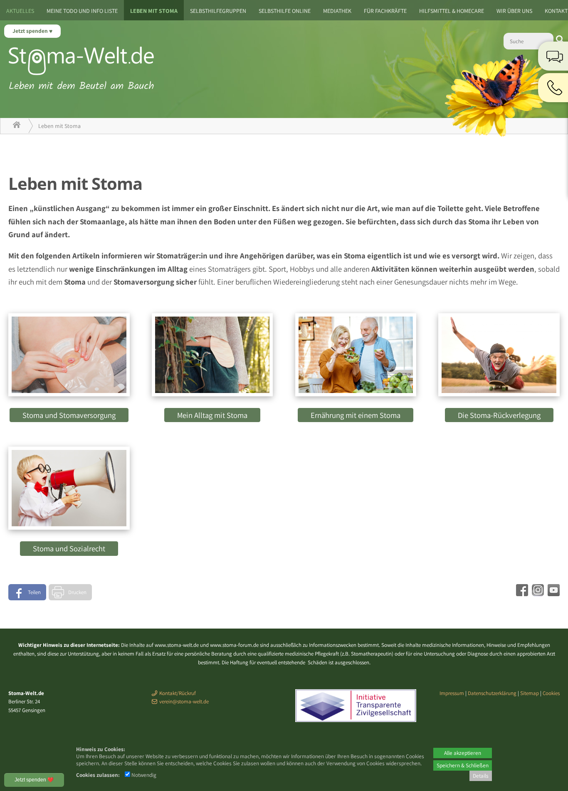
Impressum (452, 693)
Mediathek (337, 11)
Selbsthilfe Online (285, 11)
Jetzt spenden (30, 30)
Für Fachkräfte (385, 11)
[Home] (17, 126)
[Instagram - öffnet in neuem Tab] (537, 593)
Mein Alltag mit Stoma (212, 415)
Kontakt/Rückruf (177, 693)
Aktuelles (20, 11)
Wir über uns (514, 11)
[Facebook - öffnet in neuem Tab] (521, 593)
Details (481, 775)
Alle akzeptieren (462, 753)
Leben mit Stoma (154, 11)
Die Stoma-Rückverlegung (499, 415)
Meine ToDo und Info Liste (82, 11)
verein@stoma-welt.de (184, 701)
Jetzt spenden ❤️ (34, 780)
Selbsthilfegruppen (218, 11)
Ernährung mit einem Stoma (355, 415)
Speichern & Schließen (463, 765)
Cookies (551, 693)
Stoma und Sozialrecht (69, 548)
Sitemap (529, 693)
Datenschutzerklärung (492, 693)
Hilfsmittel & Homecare (451, 11)
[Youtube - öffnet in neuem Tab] (553, 593)
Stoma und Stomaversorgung (69, 415)
